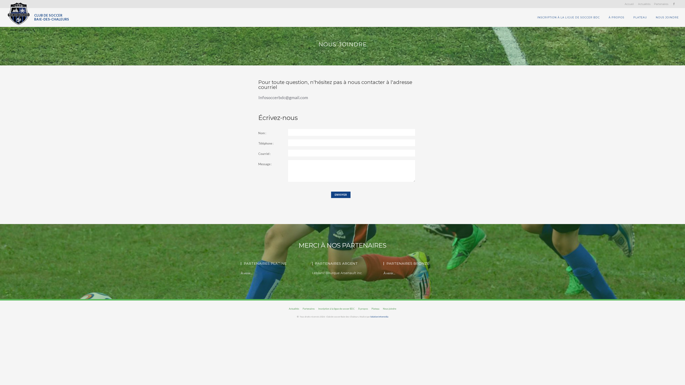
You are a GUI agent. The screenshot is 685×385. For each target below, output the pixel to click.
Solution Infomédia (379, 316)
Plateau (640, 17)
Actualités (644, 4)
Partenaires (661, 4)
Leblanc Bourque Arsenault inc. (337, 273)
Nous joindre (667, 17)
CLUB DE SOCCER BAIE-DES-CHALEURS (51, 17)
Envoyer (341, 194)
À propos (616, 17)
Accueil (629, 4)
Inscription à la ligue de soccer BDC (568, 17)
